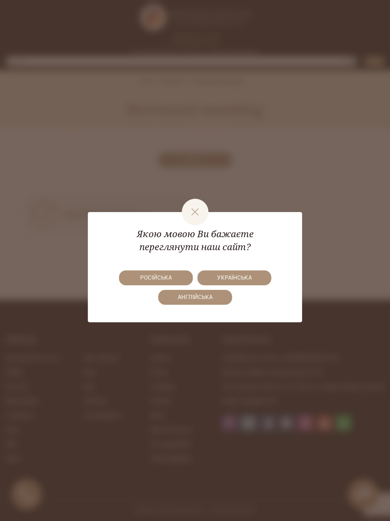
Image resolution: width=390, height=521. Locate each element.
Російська (156, 277)
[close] (195, 212)
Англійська (195, 297)
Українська (234, 277)
